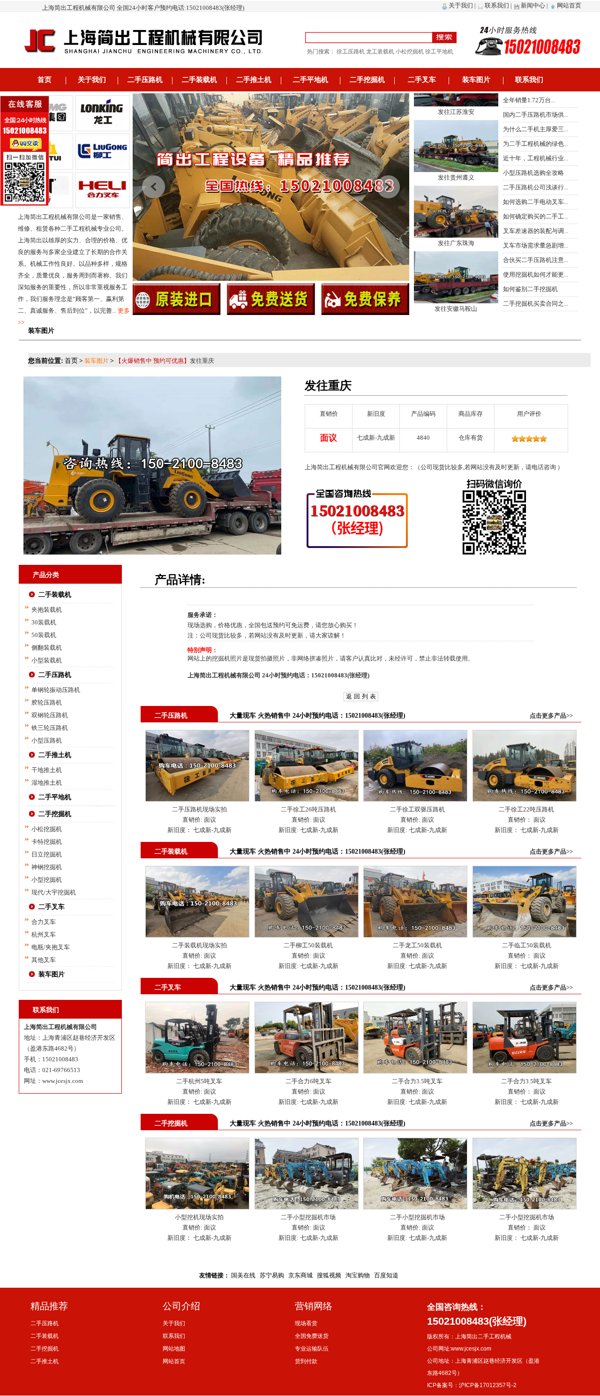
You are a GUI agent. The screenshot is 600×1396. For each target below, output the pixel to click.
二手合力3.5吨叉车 (417, 1081)
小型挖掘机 (46, 879)
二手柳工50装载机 (308, 945)
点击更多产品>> (551, 715)
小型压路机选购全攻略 (533, 172)
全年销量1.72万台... (529, 100)
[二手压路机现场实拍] (197, 734)
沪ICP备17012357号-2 (488, 1385)
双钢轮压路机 (49, 715)
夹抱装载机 (46, 609)
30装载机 (43, 622)
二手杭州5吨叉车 (199, 1081)
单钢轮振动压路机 (55, 689)
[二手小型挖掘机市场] (307, 1142)
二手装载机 (199, 79)
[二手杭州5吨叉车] (197, 1006)
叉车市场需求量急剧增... (535, 245)
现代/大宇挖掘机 (53, 892)
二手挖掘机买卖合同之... (535, 303)
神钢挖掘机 (46, 867)
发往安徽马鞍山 (456, 279)
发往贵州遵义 (456, 147)
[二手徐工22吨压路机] (524, 734)
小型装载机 (46, 660)
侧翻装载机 (46, 647)
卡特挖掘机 (46, 841)
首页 (45, 79)
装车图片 (476, 79)
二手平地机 (310, 79)
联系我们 (497, 5)
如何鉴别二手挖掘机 (530, 289)
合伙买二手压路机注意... (535, 259)
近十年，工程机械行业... (535, 158)
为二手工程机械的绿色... (535, 143)
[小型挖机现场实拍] (197, 1142)
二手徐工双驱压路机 (417, 809)
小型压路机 (46, 740)
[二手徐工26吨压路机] (307, 734)
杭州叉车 (43, 934)
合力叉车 (43, 921)
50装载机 (43, 634)
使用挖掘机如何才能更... (535, 274)
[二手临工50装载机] (524, 870)
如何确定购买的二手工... (535, 216)
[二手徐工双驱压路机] (415, 734)
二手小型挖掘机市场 (308, 1217)
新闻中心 (533, 5)
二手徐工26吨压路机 (308, 809)
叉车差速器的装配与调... (535, 230)
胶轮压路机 (46, 702)
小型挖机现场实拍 (199, 1217)
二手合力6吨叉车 (308, 1081)
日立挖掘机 (46, 854)
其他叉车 (43, 959)
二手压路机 (145, 79)
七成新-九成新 (212, 829)
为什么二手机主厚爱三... (535, 129)
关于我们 (461, 5)
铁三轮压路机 (49, 727)
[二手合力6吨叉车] (307, 1006)
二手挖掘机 (367, 79)
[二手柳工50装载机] (307, 870)
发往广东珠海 (456, 213)
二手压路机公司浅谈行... (535, 187)
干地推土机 (46, 769)
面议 (209, 819)
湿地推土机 (46, 782)
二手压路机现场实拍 (199, 809)
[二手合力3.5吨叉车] (415, 1006)
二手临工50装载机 (526, 945)
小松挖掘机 (46, 829)
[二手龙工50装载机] (415, 870)
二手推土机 (253, 79)
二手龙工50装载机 (417, 945)
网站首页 (569, 5)
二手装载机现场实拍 (199, 945)
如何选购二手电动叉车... (535, 201)
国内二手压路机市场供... (535, 114)
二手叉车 (422, 79)
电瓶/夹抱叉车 (50, 947)
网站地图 (174, 1348)
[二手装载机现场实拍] (197, 870)
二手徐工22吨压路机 (526, 809)
